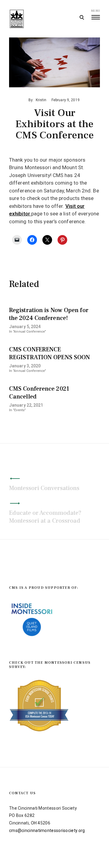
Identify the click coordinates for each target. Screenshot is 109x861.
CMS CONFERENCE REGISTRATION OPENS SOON (49, 353)
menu (95, 11)
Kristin (41, 100)
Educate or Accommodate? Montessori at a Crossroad (45, 517)
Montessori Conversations (44, 488)
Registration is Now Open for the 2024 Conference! (48, 314)
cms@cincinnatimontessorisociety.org (47, 830)
